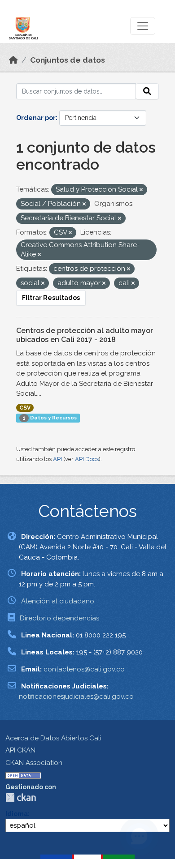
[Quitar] (141, 190)
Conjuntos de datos (67, 60)
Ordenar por (36, 117)
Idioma (16, 813)
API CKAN (20, 750)
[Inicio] (13, 60)
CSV (25, 408)
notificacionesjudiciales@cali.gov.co (76, 696)
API (57, 459)
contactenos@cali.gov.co (84, 669)
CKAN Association (33, 763)
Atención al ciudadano (57, 601)
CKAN (20, 797)
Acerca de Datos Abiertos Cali (53, 738)
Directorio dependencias (59, 618)
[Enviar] (147, 91)
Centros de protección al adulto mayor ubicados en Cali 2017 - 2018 (84, 335)
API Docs (87, 459)
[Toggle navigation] (142, 26)
